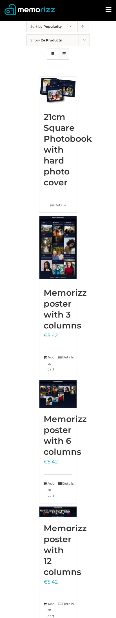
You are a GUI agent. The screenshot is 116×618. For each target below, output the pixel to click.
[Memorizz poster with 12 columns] (57, 512)
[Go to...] (109, 10)
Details (60, 205)
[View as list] (63, 53)
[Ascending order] (82, 26)
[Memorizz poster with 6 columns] (57, 394)
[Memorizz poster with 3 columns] (57, 249)
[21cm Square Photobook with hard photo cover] (57, 91)
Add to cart (51, 363)
